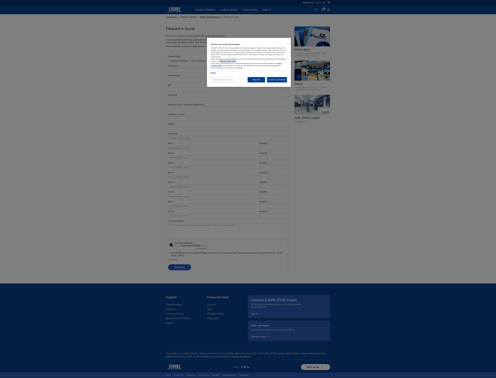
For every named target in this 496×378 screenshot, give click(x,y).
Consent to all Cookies (277, 80)
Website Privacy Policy (228, 61)
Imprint (213, 73)
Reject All (256, 80)
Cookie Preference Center (221, 80)
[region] (249, 62)
